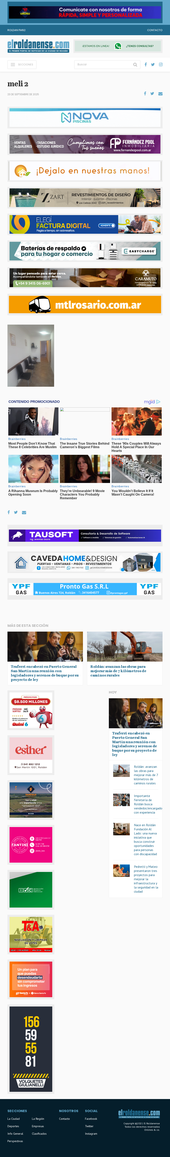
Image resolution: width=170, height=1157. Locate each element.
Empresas (38, 1126)
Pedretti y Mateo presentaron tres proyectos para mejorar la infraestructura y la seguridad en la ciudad (146, 878)
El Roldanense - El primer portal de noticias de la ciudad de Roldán (38, 46)
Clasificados (39, 1133)
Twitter (89, 1126)
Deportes (13, 1126)
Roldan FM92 (16, 30)
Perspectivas (15, 1141)
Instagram (91, 1133)
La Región (38, 1119)
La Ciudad (13, 1119)
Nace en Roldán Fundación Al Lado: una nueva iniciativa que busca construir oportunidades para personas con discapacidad (145, 839)
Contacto (155, 30)
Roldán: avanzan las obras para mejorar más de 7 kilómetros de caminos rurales (146, 775)
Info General (15, 1133)
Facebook (91, 1119)
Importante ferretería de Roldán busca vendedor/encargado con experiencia (148, 804)
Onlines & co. (152, 1129)
